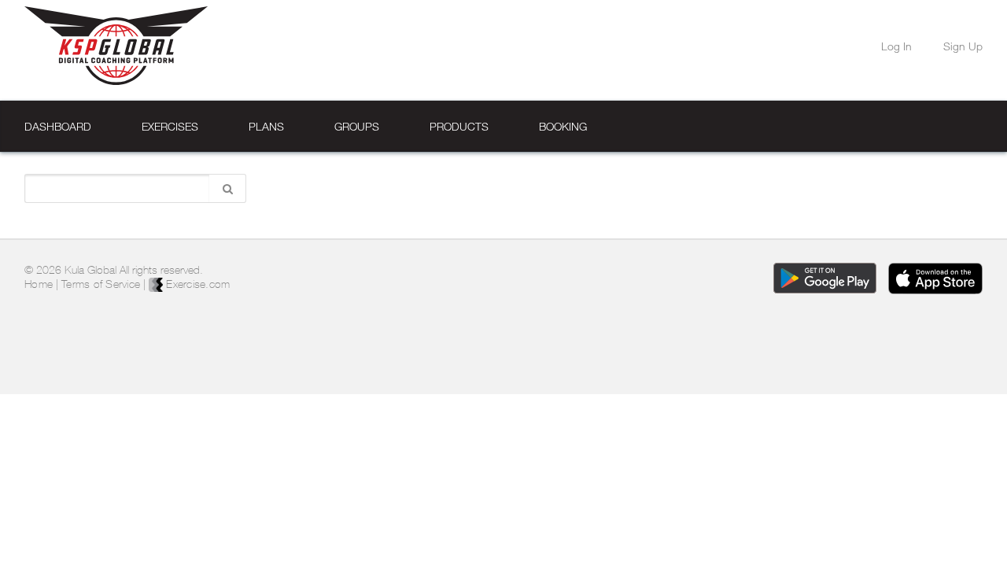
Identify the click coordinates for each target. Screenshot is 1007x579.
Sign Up (963, 46)
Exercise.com (196, 284)
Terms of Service (100, 284)
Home (38, 284)
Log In (896, 46)
